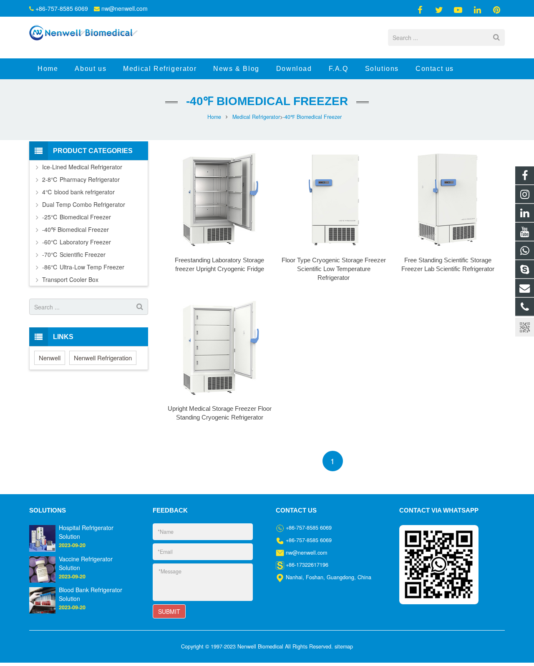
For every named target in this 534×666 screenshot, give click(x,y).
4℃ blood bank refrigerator (78, 192)
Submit (169, 611)
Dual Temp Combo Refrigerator (83, 204)
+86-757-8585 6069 (61, 8)
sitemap (344, 646)
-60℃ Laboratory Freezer (76, 242)
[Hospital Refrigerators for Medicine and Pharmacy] (42, 537)
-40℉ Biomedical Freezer (267, 101)
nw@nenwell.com (124, 8)
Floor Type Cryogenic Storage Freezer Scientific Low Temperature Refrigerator (334, 268)
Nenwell (49, 357)
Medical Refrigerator (256, 117)
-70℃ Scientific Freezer (74, 254)
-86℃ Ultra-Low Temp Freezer (83, 267)
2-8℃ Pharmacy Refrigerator (81, 179)
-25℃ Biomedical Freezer (76, 217)
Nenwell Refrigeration (103, 357)
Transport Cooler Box (70, 279)
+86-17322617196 (307, 564)
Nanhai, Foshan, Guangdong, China (328, 577)
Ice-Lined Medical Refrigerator (82, 167)
